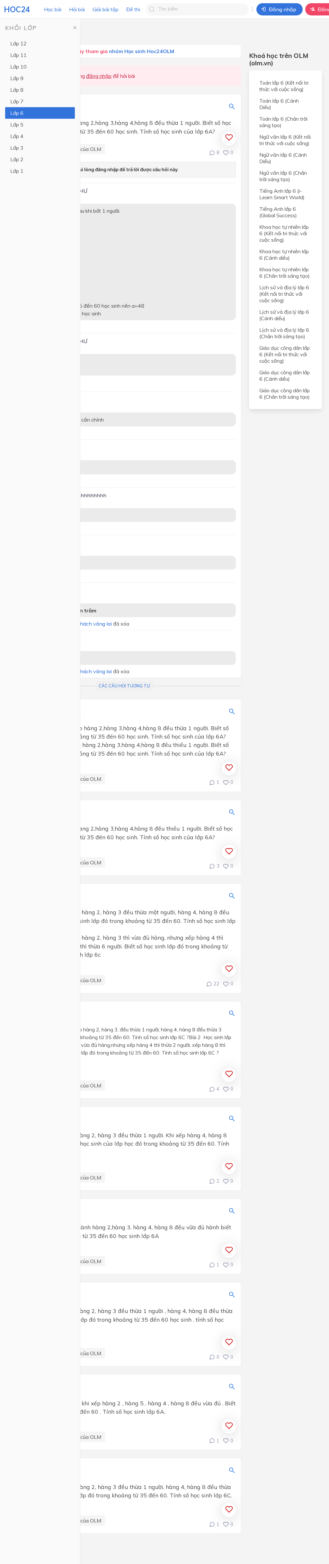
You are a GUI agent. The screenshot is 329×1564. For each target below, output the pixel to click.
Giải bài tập (106, 9)
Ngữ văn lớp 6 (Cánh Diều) (283, 158)
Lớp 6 (16, 113)
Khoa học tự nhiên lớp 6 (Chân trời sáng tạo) (284, 272)
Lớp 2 (16, 159)
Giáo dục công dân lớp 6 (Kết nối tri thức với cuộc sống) (284, 354)
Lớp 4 (16, 136)
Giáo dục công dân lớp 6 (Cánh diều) (284, 375)
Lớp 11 (18, 55)
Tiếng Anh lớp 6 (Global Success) (278, 212)
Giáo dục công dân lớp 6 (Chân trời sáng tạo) (284, 393)
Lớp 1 (16, 171)
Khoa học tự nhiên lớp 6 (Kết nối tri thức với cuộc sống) (284, 233)
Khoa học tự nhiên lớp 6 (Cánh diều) (284, 254)
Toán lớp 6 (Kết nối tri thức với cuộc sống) (283, 85)
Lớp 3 (16, 147)
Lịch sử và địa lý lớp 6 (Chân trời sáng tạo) (284, 333)
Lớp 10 (18, 66)
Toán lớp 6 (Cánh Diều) (279, 104)
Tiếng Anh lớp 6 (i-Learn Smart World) (282, 194)
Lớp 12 (18, 43)
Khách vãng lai (94, 623)
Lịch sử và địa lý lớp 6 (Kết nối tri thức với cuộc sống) (284, 293)
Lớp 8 (16, 90)
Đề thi (133, 9)
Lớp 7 (16, 101)
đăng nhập (98, 76)
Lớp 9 (16, 78)
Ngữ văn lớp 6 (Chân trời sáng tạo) (283, 176)
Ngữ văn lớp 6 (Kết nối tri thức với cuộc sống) (285, 140)
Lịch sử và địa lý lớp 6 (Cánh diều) (284, 315)
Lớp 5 (16, 124)
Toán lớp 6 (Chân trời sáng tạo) (283, 122)
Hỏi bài (77, 9)
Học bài (52, 9)
